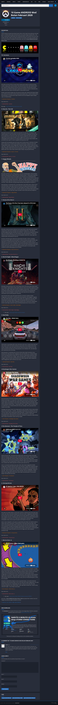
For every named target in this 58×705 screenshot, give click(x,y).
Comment (3, 660)
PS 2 (35, 1)
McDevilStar (17, 703)
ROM (39, 1)
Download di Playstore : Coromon (8, 99)
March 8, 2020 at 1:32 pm (34, 644)
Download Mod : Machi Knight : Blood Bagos (10, 309)
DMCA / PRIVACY (51, 1)
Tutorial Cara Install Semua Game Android (11, 602)
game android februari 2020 (17, 697)
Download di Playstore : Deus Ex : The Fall (10, 151)
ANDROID (8, 1)
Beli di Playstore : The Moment (8, 475)
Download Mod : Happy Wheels (8, 197)
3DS (31, 1)
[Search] (51, 5)
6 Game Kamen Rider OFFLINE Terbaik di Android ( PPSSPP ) (20, 596)
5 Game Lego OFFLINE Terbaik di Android (17, 312)
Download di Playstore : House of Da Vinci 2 (10, 249)
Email (2, 679)
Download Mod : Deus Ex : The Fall (8, 156)
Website (2, 684)
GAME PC (3, 1)
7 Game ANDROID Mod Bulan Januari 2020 (14, 106)
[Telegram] (55, 5)
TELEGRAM (6, 19)
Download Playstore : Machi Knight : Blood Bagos (11, 305)
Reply (6, 652)
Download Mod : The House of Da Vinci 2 (10, 254)
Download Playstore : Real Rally (8, 361)
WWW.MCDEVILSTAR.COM (26, 612)
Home (12, 10)
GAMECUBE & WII (26, 1)
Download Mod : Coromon (7, 103)
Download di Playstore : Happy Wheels (9, 192)
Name (2, 674)
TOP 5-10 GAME (18, 17)
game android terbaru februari (29, 697)
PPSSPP (19, 1)
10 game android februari (6, 697)
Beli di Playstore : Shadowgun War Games (10, 418)
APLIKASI (44, 1)
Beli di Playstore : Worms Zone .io (8, 588)
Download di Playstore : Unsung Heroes (9, 532)
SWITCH (14, 1)
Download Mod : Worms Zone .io (8, 593)
